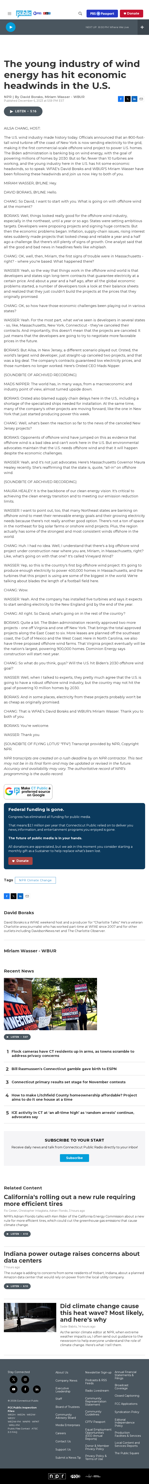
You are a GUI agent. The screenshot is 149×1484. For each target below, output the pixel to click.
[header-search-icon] (80, 13)
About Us (61, 1372)
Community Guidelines (93, 1413)
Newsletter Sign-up (98, 1372)
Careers (60, 1433)
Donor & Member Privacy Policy (97, 1447)
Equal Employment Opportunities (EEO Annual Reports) (98, 1434)
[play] (11, 27)
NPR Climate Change (35, 880)
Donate (133, 13)
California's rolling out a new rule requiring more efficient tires (69, 1200)
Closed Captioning (127, 1395)
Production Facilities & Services (128, 1434)
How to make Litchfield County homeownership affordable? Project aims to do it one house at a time (74, 1097)
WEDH (12, 1414)
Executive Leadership (62, 1390)
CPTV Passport (95, 1422)
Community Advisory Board (65, 1416)
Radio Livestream (97, 1390)
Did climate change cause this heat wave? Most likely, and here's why (102, 1313)
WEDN (21, 1414)
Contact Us (63, 1441)
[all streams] (143, 27)
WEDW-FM (14, 1421)
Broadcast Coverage (121, 1387)
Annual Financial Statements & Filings (125, 1375)
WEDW (31, 1414)
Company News (66, 1380)
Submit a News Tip (68, 1457)
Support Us (63, 1449)
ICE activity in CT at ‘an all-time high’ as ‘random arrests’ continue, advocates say (73, 1115)
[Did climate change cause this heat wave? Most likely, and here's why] (30, 1317)
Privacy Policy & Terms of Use (96, 1458)
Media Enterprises (67, 1425)
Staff (58, 1399)
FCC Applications (126, 1404)
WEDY (11, 1418)
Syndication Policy (127, 1412)
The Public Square (127, 1453)
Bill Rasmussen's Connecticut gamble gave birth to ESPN (64, 1069)
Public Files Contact (19, 1428)
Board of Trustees (67, 1407)
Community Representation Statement (95, 1401)
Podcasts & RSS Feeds (96, 1382)
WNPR (26, 1421)
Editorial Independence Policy (125, 1423)
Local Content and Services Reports (127, 1444)
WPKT (35, 1421)
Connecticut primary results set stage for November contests (69, 1082)
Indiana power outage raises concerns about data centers (72, 1257)
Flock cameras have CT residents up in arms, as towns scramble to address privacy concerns (73, 1054)
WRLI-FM (14, 1425)
